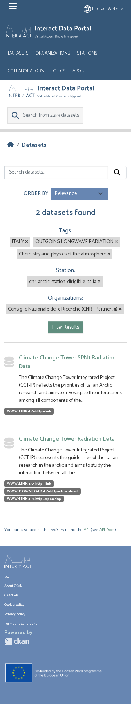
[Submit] (117, 172)
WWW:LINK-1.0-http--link (29, 411)
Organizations (53, 53)
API (87, 529)
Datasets (18, 53)
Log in (9, 576)
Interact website (107, 9)
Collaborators (26, 71)
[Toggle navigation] (12, 6)
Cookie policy (14, 605)
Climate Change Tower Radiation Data (67, 439)
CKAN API (11, 595)
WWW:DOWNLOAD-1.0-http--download (42, 491)
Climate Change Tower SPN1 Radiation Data (67, 362)
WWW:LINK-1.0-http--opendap (34, 499)
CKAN (16, 641)
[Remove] (26, 242)
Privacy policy (14, 614)
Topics (58, 71)
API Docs (107, 529)
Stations (87, 53)
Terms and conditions (20, 623)
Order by (36, 193)
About (79, 71)
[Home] (10, 145)
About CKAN (13, 586)
